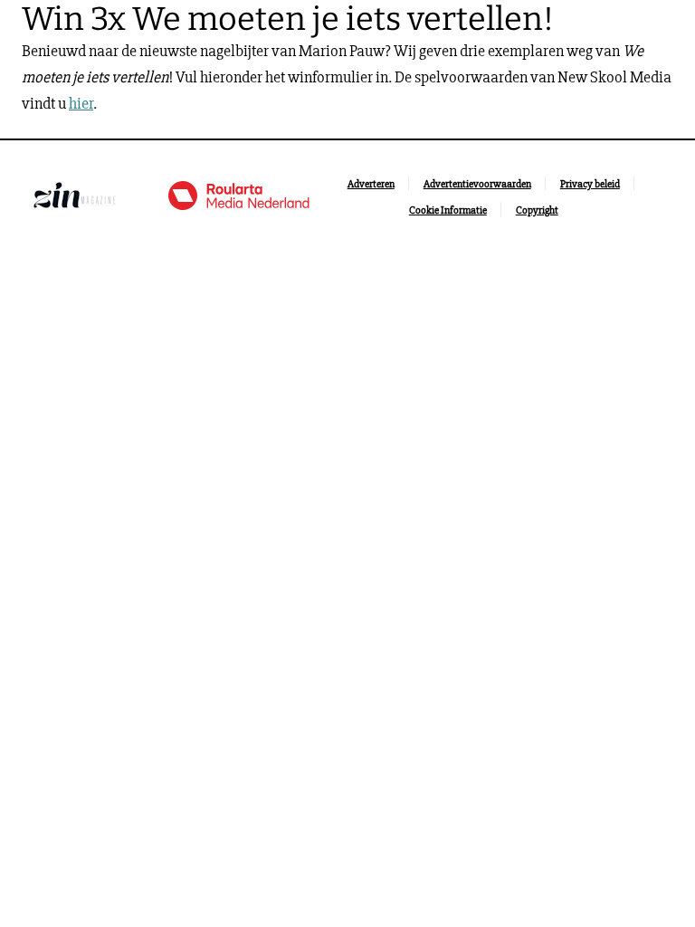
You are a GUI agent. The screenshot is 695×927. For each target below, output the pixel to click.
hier (81, 103)
